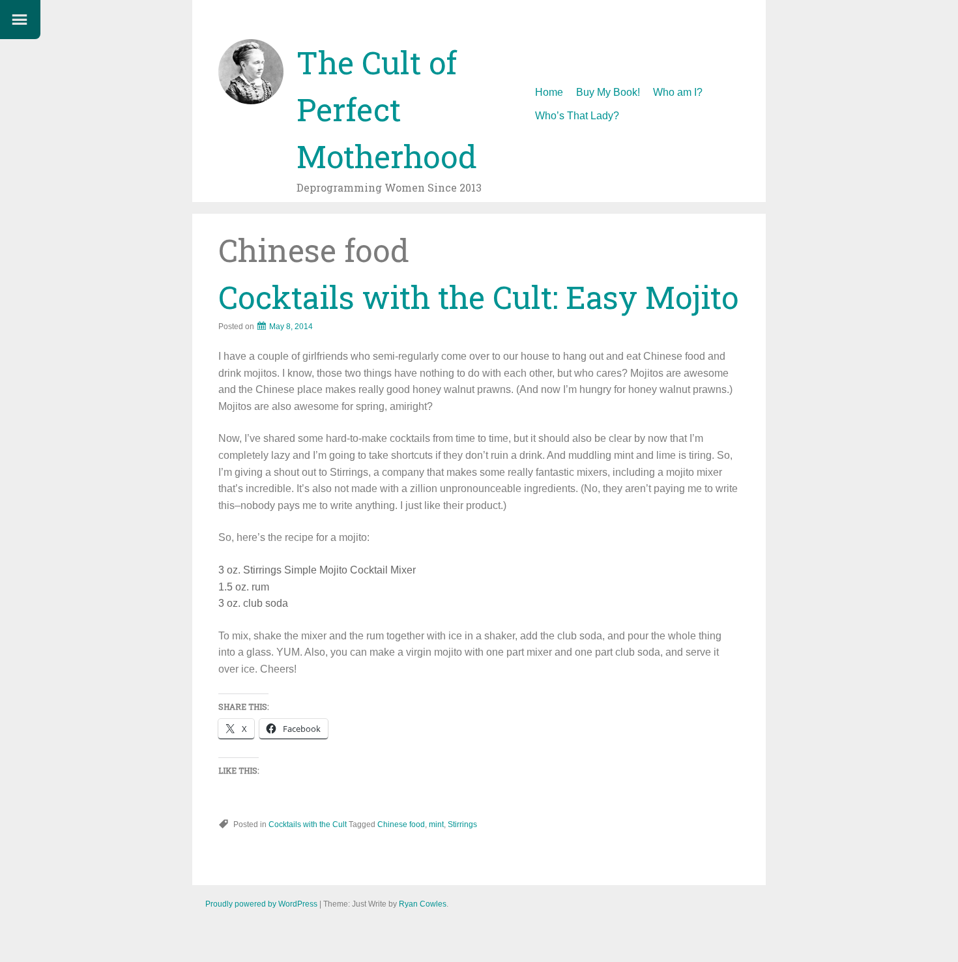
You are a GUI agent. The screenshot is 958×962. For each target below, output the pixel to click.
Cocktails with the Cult (308, 824)
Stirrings (462, 824)
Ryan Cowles (422, 904)
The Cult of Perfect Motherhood (387, 109)
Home (549, 92)
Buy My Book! (608, 92)
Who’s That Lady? (577, 115)
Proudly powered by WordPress (261, 904)
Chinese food (401, 824)
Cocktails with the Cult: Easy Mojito (478, 296)
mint (436, 824)
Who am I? (678, 92)
